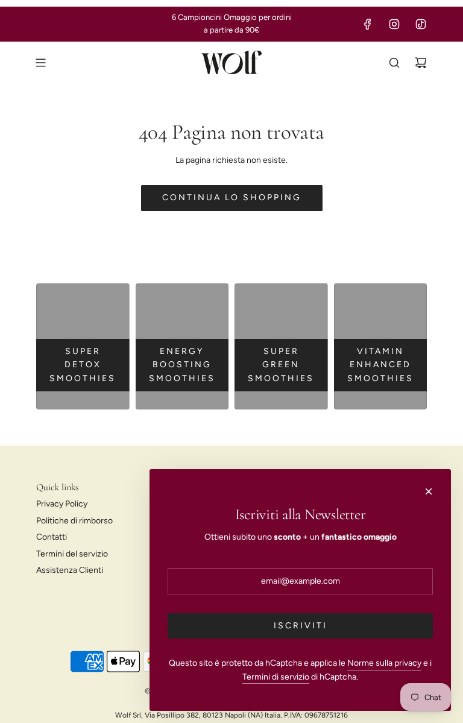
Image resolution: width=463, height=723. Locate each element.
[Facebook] (367, 24)
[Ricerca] (394, 62)
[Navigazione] (40, 62)
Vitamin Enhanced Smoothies (380, 365)
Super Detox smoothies (82, 365)
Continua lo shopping (231, 197)
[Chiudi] (428, 491)
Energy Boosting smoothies (182, 365)
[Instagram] (394, 24)
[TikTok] (421, 24)
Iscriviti (300, 625)
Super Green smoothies (281, 365)
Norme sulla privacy (384, 663)
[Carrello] (421, 62)
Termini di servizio (275, 677)
